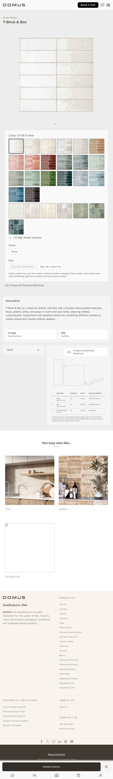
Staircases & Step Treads (14, 711)
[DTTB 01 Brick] (16, 146)
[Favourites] (102, 5)
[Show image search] (56, 775)
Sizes (10, 349)
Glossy (14, 251)
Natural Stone (65, 627)
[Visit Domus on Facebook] (41, 741)
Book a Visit (88, 5)
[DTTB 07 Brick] (32, 178)
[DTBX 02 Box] (32, 210)
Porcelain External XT (68, 637)
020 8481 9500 (66, 724)
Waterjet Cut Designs (12, 725)
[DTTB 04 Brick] (96, 162)
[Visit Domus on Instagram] (53, 741)
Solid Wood (64, 674)
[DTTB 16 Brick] (64, 178)
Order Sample (51, 767)
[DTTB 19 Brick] (96, 146)
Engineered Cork (66, 688)
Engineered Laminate (68, 678)
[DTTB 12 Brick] (16, 162)
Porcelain (63, 609)
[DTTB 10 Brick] (16, 194)
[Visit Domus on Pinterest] (65, 741)
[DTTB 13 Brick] (80, 146)
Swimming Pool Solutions (14, 716)
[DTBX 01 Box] (16, 210)
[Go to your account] (100, 775)
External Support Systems (14, 707)
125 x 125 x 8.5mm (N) (22, 267)
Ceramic (63, 614)
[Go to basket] (78, 775)
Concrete (63, 618)
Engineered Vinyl (66, 683)
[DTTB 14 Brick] (16, 178)
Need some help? (66, 729)
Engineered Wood (67, 669)
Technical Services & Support (16, 721)
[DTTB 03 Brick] (48, 146)
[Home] (14, 5)
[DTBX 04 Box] (80, 210)
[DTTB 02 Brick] (32, 146)
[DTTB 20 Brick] (32, 194)
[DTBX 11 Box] (64, 210)
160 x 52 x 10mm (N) (50, 267)
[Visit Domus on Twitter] (47, 741)
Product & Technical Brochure (27, 285)
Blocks (62, 655)
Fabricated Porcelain (68, 664)
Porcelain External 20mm (70, 632)
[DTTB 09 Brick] (96, 178)
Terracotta (64, 646)
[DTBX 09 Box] (16, 226)
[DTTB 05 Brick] (64, 162)
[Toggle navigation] (108, 5)
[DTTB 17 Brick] (80, 178)
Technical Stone (66, 641)
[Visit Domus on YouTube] (71, 741)
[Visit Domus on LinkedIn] (59, 741)
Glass (61, 623)
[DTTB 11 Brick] (64, 146)
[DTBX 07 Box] (96, 210)
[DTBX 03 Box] (48, 210)
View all (62, 604)
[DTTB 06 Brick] (80, 162)
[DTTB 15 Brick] (48, 178)
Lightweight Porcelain (68, 660)
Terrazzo (63, 651)
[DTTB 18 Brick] (48, 162)
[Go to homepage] (12, 775)
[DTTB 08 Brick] (32, 162)
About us (63, 707)
